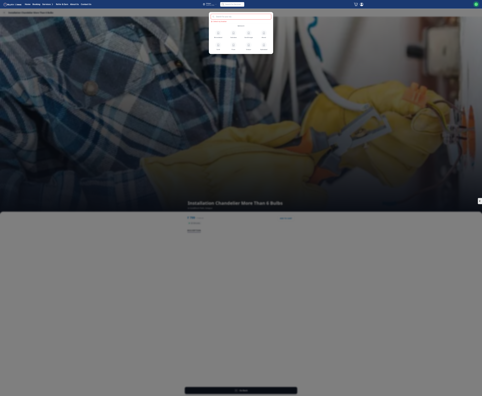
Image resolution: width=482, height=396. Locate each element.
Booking (36, 4)
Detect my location (220, 21)
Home (28, 4)
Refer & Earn (62, 4)
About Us (74, 4)
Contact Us (86, 4)
